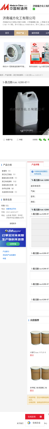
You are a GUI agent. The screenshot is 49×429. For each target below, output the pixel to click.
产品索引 (6, 251)
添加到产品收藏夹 (9, 255)
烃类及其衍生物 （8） (10, 185)
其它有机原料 (18, 75)
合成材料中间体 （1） (10, 192)
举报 (20, 140)
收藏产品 (9, 140)
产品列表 (8, 75)
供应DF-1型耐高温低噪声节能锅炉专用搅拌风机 (20, 66)
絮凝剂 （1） (6, 171)
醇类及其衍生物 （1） (10, 178)
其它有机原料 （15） (9, 181)
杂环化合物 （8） (8, 188)
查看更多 (13, 223)
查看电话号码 (11, 209)
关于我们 (20, 423)
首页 (1, 75)
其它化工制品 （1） (9, 174)
